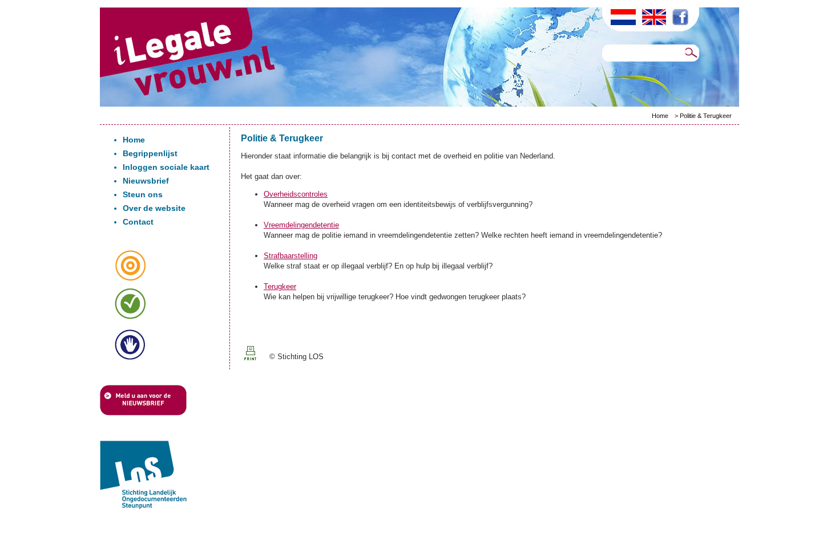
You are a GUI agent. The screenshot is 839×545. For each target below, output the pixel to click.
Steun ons (143, 194)
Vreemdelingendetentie (301, 225)
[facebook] (686, 18)
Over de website (154, 208)
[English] (659, 18)
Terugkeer (280, 286)
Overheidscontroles (296, 194)
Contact (138, 221)
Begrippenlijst (150, 153)
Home (660, 115)
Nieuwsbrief (146, 180)
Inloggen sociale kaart (166, 167)
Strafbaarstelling (290, 255)
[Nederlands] (624, 18)
